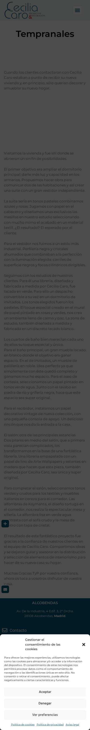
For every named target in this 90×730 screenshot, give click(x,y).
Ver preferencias (45, 715)
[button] (84, 644)
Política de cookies (23, 724)
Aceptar (45, 692)
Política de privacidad (50, 724)
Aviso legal (72, 724)
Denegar (45, 703)
